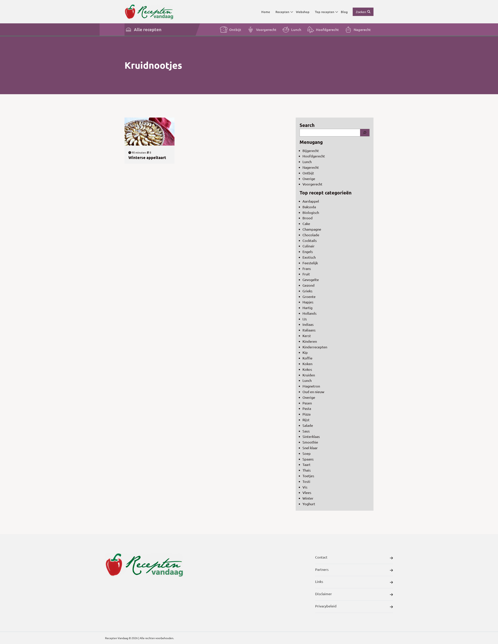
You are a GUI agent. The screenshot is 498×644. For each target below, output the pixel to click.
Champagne (311, 229)
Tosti (306, 481)
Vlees (306, 492)
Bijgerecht (310, 150)
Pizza (306, 414)
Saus (306, 431)
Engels (307, 252)
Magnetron (311, 386)
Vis (304, 487)
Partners (322, 569)
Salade (307, 425)
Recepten (282, 12)
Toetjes (308, 476)
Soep (306, 453)
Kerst (306, 336)
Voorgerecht (266, 29)
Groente (309, 296)
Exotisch (309, 257)
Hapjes (307, 302)
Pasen (307, 403)
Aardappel (310, 201)
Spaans (308, 459)
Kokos (307, 369)
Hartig (307, 308)
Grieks (307, 291)
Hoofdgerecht (327, 29)
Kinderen (309, 341)
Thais (306, 470)
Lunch (296, 29)
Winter (307, 498)
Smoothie (310, 442)
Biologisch (310, 212)
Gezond (308, 285)
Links (319, 581)
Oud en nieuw (313, 392)
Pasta (306, 408)
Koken (307, 364)
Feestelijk (310, 263)
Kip (305, 352)
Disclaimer (323, 594)
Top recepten (324, 12)
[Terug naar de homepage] (148, 11)
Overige (308, 179)
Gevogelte (310, 280)
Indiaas (308, 324)
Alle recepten (147, 29)
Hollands (309, 313)
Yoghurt (308, 504)
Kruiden (308, 375)
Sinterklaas (311, 436)
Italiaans (309, 330)
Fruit (306, 274)
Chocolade (310, 235)
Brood (307, 218)
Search (307, 125)
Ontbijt (235, 29)
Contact (321, 557)
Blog (344, 12)
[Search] (364, 132)
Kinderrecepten (314, 347)
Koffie (307, 358)
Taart (306, 464)
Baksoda (309, 207)
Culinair (308, 246)
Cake (306, 223)
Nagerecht (362, 29)
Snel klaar (310, 448)
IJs (304, 319)
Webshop (302, 12)
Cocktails (309, 240)
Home (265, 12)
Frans (306, 268)
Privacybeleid (326, 606)
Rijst (305, 420)
